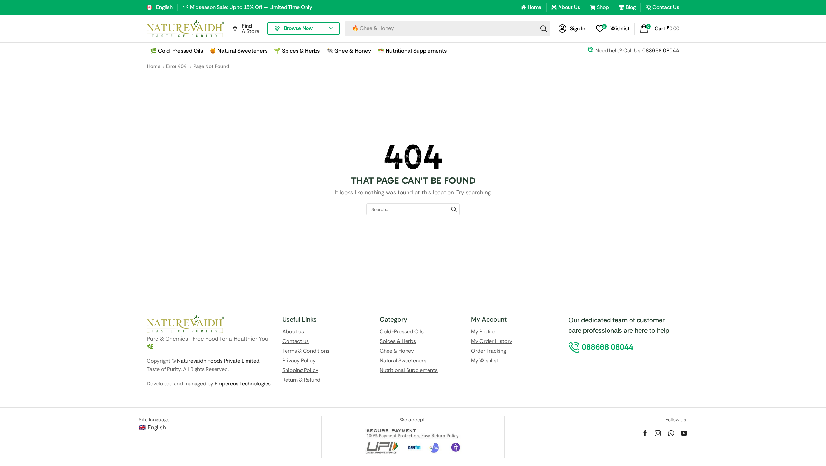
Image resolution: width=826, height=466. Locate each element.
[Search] (543, 28)
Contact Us (665, 7)
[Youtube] (684, 433)
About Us (569, 7)
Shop (603, 7)
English (157, 427)
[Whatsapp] (671, 433)
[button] (572, 29)
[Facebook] (645, 433)
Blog (631, 7)
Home (534, 7)
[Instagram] (658, 433)
